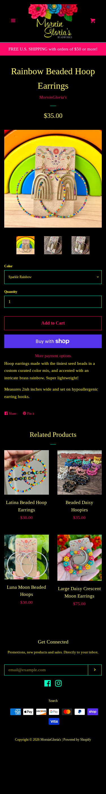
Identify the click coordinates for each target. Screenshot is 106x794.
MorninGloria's (53, 97)
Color (8, 266)
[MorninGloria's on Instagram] (58, 684)
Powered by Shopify (77, 740)
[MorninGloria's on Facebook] (47, 684)
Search (53, 701)
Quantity (10, 292)
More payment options (53, 356)
